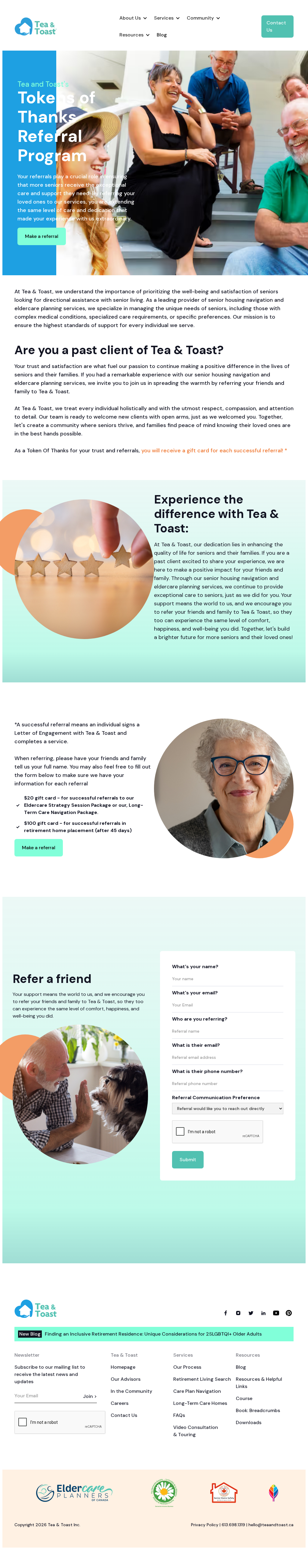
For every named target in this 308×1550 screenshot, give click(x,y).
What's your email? (195, 993)
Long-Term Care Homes (200, 1403)
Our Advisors (125, 1379)
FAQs (179, 1415)
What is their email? (196, 1045)
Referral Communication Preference (216, 1097)
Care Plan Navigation (197, 1391)
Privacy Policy (204, 1524)
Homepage (123, 1367)
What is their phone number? (207, 1071)
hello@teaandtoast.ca (271, 1524)
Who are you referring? (199, 1019)
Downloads (248, 1422)
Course (244, 1398)
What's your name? (195, 966)
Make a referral (41, 236)
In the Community (131, 1391)
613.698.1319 (233, 1524)
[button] (133, 18)
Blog (241, 1367)
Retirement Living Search (202, 1379)
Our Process (187, 1367)
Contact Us (276, 26)
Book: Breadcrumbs (258, 1410)
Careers (119, 1403)
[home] (40, 26)
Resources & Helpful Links (259, 1382)
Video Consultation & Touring (195, 1431)
